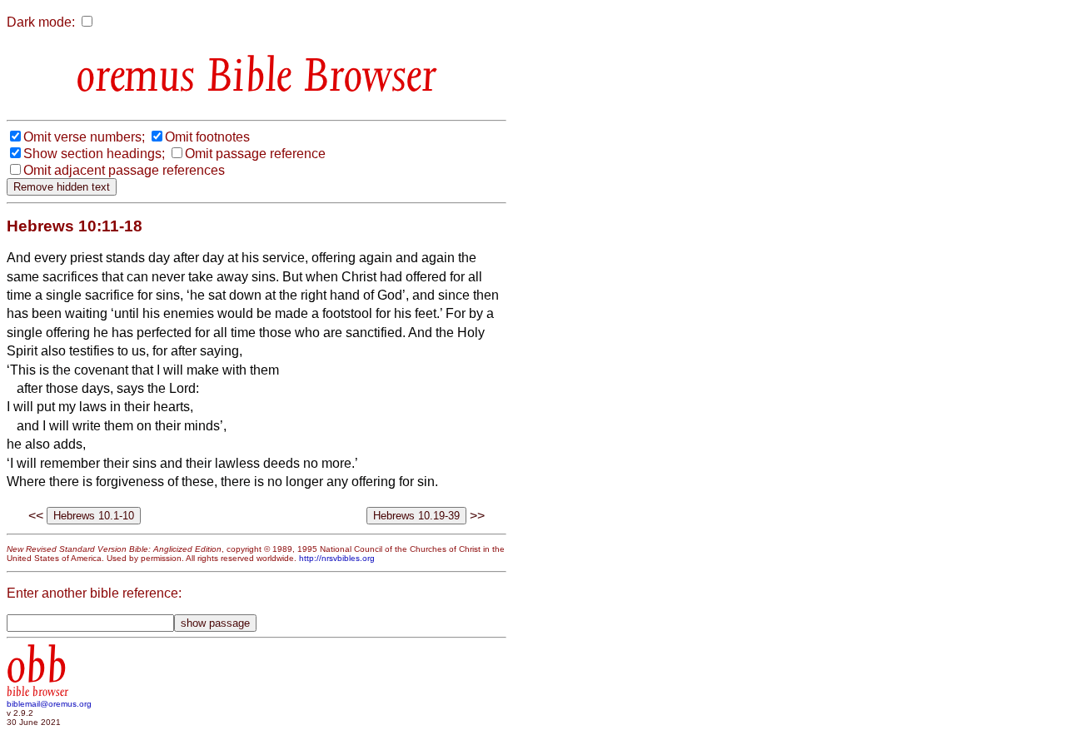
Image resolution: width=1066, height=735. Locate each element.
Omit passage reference (255, 154)
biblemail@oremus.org (49, 703)
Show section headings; (94, 154)
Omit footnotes (207, 137)
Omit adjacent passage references (124, 170)
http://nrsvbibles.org (337, 558)
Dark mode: (41, 22)
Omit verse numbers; (84, 137)
